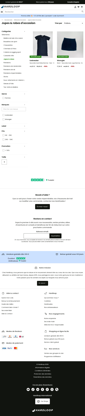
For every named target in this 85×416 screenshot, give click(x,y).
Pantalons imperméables (12, 73)
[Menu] (2, 12)
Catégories (6, 31)
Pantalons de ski (9, 69)
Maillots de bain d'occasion (13, 38)
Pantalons (7, 62)
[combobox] (14, 109)
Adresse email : (42, 231)
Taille (4, 157)
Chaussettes (8, 45)
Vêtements (6, 34)
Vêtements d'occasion (20, 20)
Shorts (6, 76)
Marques (5, 105)
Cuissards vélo (9, 55)
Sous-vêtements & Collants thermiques (15, 80)
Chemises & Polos (10, 48)
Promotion (6, 146)
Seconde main (8, 20)
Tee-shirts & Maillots (11, 87)
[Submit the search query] (82, 12)
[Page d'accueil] (3, 20)
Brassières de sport (10, 41)
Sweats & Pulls (9, 83)
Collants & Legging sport (12, 52)
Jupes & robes (9, 59)
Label (4, 126)
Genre (4, 94)
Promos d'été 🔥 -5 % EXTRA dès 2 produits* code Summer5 (42, 16)
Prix (3, 131)
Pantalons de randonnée (12, 66)
